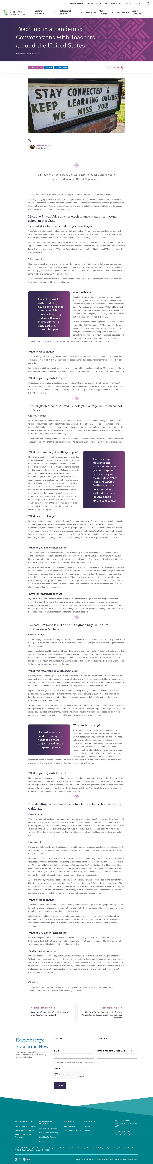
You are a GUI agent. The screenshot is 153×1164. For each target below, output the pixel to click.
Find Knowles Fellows (72, 1131)
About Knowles (136, 12)
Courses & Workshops (48, 1129)
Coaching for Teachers (48, 1137)
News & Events (76, 3)
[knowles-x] (20, 1159)
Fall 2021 (36, 54)
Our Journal (103, 12)
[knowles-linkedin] (24, 1159)
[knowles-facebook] (16, 1159)
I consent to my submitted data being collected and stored (77, 1062)
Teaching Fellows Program (25, 1126)
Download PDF (113, 67)
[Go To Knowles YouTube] (28, 1159)
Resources (91, 12)
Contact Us (116, 3)
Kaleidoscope (36, 67)
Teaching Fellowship (38, 12)
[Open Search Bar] (148, 3)
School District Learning (48, 1133)
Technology (61, 67)
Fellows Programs (24, 1122)
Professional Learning (65, 12)
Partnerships (123, 12)
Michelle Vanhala (42, 146)
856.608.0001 (124, 1132)
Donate (128, 3)
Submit (60, 1085)
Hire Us (89, 3)
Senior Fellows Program (24, 1131)
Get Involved (102, 3)
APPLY (139, 3)
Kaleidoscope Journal (23, 54)
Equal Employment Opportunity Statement (123, 1159)
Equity (49, 67)
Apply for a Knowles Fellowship (23, 1136)
